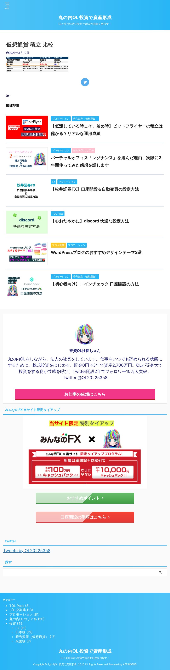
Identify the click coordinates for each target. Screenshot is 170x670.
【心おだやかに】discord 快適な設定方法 (90, 221)
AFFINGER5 (129, 664)
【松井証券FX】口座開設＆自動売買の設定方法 (95, 189)
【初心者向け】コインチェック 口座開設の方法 (95, 283)
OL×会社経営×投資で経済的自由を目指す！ (85, 657)
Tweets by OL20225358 (26, 550)
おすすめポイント (83, 498)
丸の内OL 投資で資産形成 (85, 17)
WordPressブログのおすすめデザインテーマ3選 (96, 252)
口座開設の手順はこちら (83, 517)
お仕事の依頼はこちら (85, 394)
